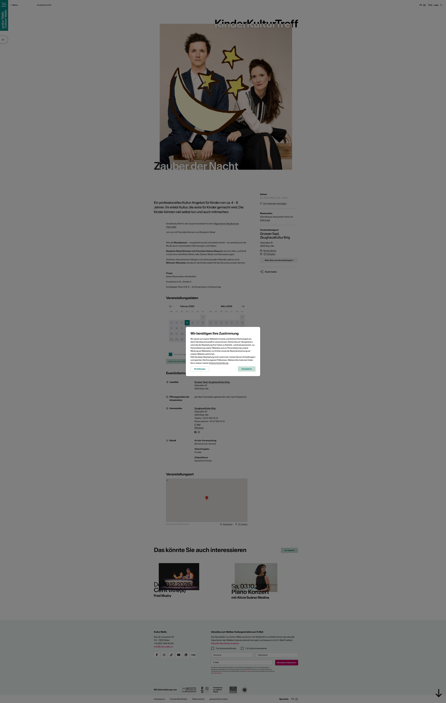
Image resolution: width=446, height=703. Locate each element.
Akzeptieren (247, 369)
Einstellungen (199, 369)
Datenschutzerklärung (218, 363)
